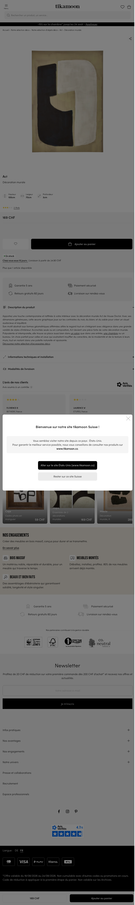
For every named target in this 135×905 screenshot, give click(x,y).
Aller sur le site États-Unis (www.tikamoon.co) (67, 465)
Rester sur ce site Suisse (68, 476)
